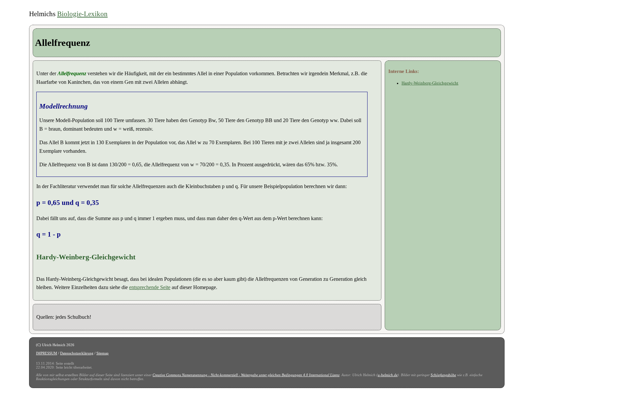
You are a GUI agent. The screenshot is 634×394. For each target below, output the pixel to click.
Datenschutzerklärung (76, 353)
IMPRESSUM (46, 353)
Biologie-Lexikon (82, 13)
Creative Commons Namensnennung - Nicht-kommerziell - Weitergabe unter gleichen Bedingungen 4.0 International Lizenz (246, 375)
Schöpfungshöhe (443, 375)
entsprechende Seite (149, 287)
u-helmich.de (388, 375)
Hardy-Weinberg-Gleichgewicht (430, 83)
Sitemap (102, 353)
